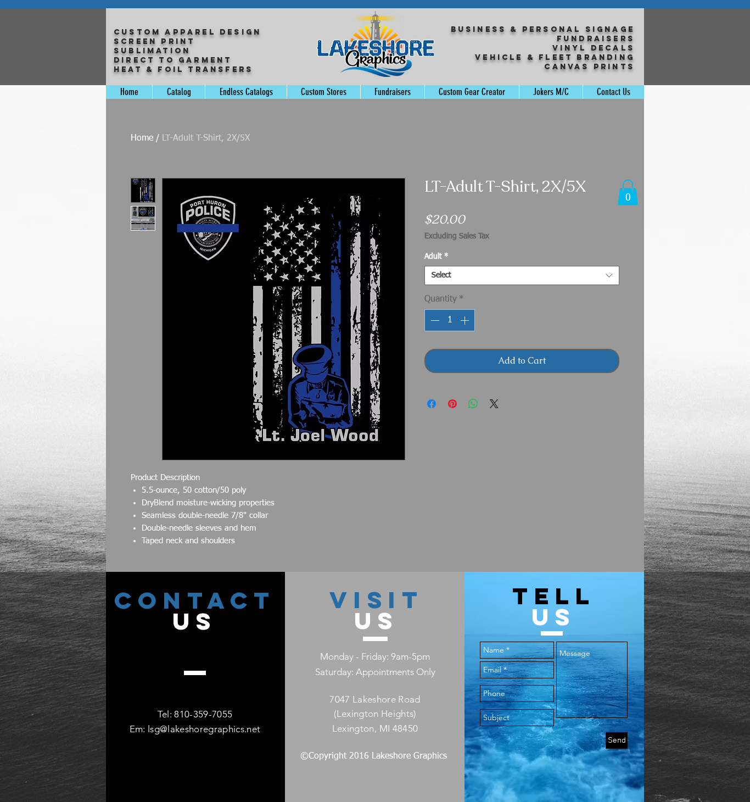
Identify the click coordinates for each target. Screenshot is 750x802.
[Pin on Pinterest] (452, 403)
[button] (628, 192)
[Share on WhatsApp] (473, 403)
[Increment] (465, 320)
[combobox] (521, 275)
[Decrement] (433, 320)
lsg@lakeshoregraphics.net (204, 728)
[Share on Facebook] (431, 403)
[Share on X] (494, 403)
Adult (436, 256)
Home (142, 138)
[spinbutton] (449, 320)
